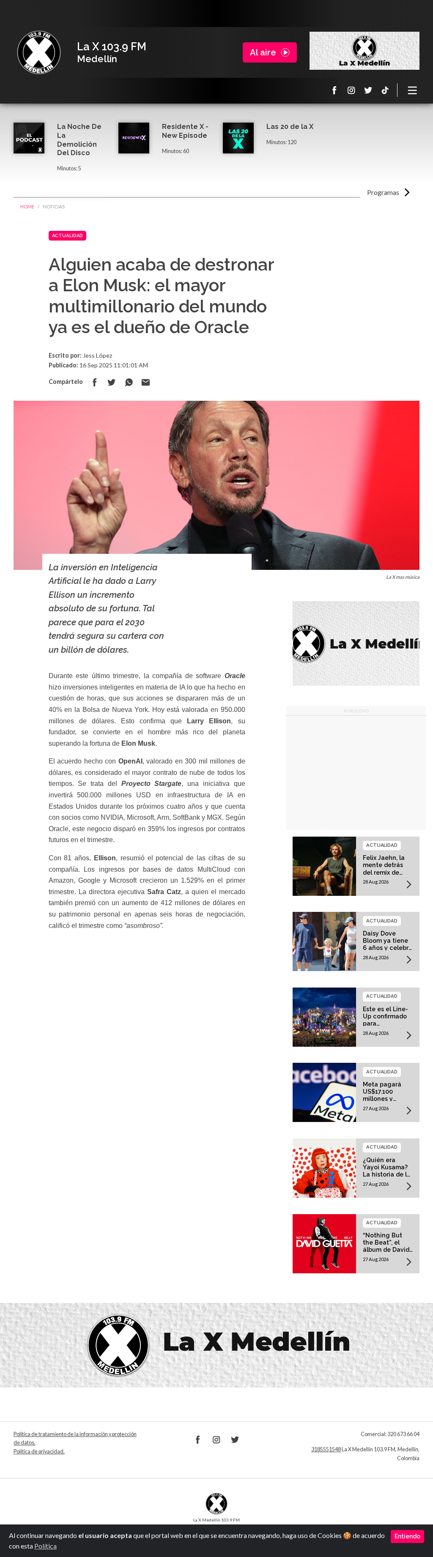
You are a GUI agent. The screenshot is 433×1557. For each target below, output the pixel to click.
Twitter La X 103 (368, 90)
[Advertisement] (356, 773)
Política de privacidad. (39, 1451)
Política (45, 1546)
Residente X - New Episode (185, 131)
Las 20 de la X (289, 127)
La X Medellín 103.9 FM (39, 52)
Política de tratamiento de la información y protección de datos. (75, 1438)
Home (27, 206)
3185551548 (326, 1449)
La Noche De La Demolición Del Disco (79, 140)
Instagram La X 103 (351, 90)
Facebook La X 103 (334, 90)
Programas (383, 192)
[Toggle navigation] (412, 90)
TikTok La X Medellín (385, 90)
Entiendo (407, 1536)
